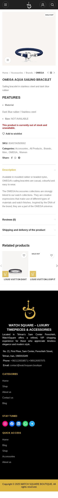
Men (4, 152)
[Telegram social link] (19, 158)
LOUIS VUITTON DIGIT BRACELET (15, 280)
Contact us (7, 397)
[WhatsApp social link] (15, 158)
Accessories (17, 72)
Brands (29, 72)
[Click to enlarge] (8, 60)
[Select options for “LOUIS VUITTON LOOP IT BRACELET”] (33, 274)
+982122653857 (19, 360)
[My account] (43, 5)
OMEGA (40, 72)
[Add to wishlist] (24, 255)
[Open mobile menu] (5, 5)
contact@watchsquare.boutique (26, 365)
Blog (4, 403)
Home (5, 72)
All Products (36, 148)
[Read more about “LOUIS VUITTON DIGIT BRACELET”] (5, 274)
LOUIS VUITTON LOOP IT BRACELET (42, 280)
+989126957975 (37, 360)
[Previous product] (47, 72)
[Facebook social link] (11, 158)
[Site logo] (29, 4)
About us (6, 392)
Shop (5, 386)
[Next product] (54, 72)
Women (23, 152)
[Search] (52, 5)
